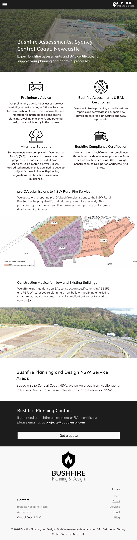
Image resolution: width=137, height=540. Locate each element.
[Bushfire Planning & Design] (123, 4)
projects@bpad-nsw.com (65, 422)
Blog (117, 517)
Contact (115, 512)
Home (116, 496)
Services (115, 506)
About (116, 501)
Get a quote (68, 435)
